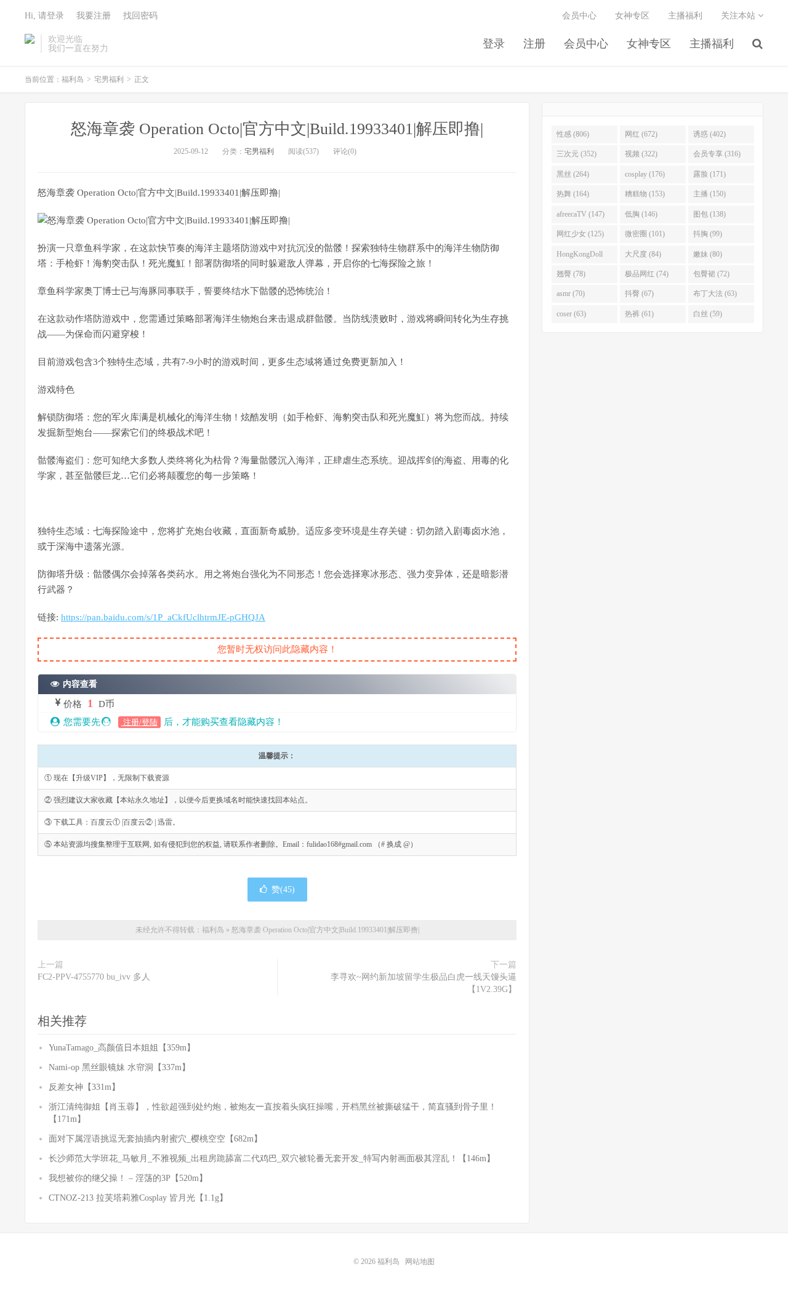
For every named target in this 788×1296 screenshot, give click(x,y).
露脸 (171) (709, 174)
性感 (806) (573, 134)
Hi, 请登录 (44, 15)
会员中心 (586, 44)
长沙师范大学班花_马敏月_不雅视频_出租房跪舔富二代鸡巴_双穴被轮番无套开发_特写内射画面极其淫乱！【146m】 (272, 1158)
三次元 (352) (577, 154)
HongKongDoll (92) (580, 256)
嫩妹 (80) (707, 254)
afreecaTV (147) (581, 214)
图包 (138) (709, 214)
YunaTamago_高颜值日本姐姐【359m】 (122, 1047)
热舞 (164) (573, 194)
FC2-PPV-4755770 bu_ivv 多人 (94, 977)
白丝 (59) (707, 314)
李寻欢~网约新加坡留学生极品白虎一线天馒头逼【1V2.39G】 (424, 983)
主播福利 (712, 44)
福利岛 (29, 44)
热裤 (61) (639, 314)
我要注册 (93, 15)
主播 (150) (709, 194)
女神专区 (649, 44)
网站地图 (420, 1261)
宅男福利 (109, 79)
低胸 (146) (641, 214)
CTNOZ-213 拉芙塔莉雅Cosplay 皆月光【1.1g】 (138, 1197)
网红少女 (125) (580, 234)
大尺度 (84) (643, 254)
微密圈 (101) (645, 234)
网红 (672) (641, 134)
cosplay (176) (645, 174)
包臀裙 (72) (711, 274)
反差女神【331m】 (84, 1087)
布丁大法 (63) (715, 293)
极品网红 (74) (647, 274)
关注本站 (739, 15)
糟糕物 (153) (645, 194)
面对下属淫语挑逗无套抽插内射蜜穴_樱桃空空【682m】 (155, 1138)
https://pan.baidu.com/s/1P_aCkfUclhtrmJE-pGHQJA (163, 617)
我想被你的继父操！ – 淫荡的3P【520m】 (128, 1178)
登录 (494, 44)
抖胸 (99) (707, 234)
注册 (534, 44)
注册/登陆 (139, 722)
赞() (283, 889)
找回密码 (140, 15)
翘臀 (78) (571, 274)
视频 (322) (641, 154)
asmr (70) (571, 293)
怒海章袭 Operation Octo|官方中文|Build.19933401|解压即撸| (277, 129)
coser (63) (571, 314)
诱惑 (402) (709, 134)
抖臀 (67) (639, 293)
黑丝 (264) (573, 174)
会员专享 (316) (717, 154)
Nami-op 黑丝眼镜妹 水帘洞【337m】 (119, 1067)
